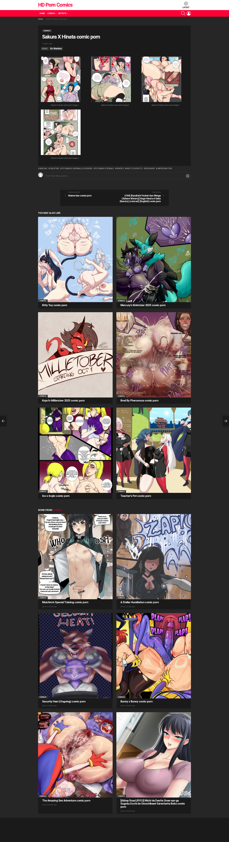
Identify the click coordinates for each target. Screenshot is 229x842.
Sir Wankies (56, 48)
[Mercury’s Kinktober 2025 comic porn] (153, 259)
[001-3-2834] (60, 79)
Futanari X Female (104, 168)
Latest (186, 7)
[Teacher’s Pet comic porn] (153, 450)
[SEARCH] (183, 13)
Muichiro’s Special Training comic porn (65, 602)
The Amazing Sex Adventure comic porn (66, 800)
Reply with (187, 175)
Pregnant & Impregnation (158, 168)
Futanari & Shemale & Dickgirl (77, 168)
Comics (51, 13)
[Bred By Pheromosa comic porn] (153, 354)
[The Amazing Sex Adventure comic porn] (75, 754)
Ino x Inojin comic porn (56, 495)
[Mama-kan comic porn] (3, 421)
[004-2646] (60, 132)
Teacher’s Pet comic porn (135, 495)
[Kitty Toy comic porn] (75, 259)
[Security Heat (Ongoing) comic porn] (75, 655)
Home (42, 13)
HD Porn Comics (55, 5)
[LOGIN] (189, 13)
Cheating (54, 168)
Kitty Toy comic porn (54, 305)
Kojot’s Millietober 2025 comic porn (63, 400)
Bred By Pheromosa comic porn (139, 400)
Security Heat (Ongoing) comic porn (63, 701)
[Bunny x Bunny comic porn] (153, 655)
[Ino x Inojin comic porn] (75, 450)
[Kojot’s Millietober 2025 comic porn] (75, 354)
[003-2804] (161, 79)
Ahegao (43, 168)
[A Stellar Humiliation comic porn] (153, 556)
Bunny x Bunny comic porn (136, 701)
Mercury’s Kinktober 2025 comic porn (143, 305)
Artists (62, 13)
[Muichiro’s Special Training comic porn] (75, 556)
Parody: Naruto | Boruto (129, 168)
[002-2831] (111, 79)
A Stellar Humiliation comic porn (139, 602)
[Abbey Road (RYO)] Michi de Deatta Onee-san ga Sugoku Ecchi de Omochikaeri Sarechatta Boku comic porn (152, 803)
